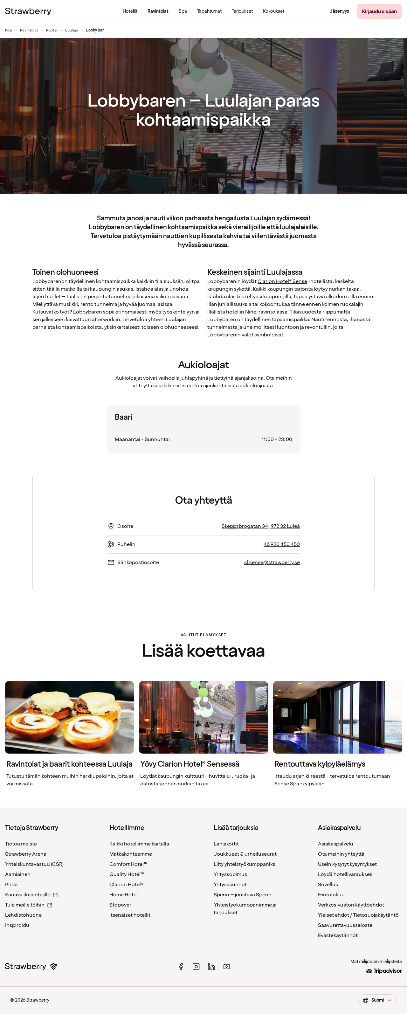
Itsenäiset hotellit (129, 915)
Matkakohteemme (130, 854)
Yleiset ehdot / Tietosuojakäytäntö (358, 915)
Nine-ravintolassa (266, 311)
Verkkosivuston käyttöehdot (351, 904)
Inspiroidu (17, 925)
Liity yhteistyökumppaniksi (245, 864)
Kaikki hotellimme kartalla (139, 843)
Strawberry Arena (25, 854)
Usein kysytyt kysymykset (347, 864)
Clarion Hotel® (126, 884)
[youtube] (227, 966)
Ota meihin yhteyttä (341, 854)
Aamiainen (18, 874)
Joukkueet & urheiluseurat (245, 854)
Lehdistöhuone (23, 915)
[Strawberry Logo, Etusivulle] (28, 11)
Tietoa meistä (21, 843)
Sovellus (328, 884)
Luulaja (71, 30)
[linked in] (211, 966)
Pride (11, 884)
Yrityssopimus (230, 874)
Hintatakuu (331, 894)
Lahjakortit (226, 843)
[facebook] (181, 966)
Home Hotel (123, 894)
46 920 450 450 (282, 544)
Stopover (120, 904)
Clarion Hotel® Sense (282, 281)
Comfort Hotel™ (128, 864)
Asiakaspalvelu (335, 843)
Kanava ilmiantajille (27, 894)
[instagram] (196, 966)
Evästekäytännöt (338, 935)
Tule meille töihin (25, 904)
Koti (8, 30)
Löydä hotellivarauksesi (346, 874)
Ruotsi (51, 30)
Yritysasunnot (230, 884)
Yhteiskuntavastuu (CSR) (34, 864)
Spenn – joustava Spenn (243, 894)
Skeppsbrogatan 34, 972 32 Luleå (261, 526)
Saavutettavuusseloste (345, 925)
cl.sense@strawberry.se (272, 562)
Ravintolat (29, 30)
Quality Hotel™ (126, 874)
